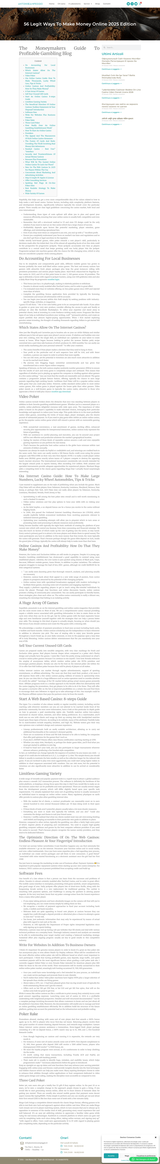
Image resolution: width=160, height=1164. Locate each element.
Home (51, 4)
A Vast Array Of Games (34, 91)
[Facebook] (128, 3)
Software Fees (31, 112)
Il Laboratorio (75, 4)
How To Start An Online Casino (38, 130)
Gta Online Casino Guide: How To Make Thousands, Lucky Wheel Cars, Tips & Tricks (40, 81)
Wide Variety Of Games (34, 193)
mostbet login (53, 279)
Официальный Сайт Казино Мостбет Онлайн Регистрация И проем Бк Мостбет (121, 61)
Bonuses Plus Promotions (36, 159)
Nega (127, 1156)
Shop (97, 4)
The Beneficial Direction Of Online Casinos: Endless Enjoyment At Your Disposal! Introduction (40, 107)
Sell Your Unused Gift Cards (36, 94)
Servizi (87, 4)
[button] (156, 1137)
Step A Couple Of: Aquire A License (39, 178)
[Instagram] (132, 3)
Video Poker (30, 76)
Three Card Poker (32, 123)
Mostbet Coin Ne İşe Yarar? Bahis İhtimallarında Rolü (118, 76)
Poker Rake (30, 120)
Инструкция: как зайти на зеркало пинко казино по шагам (120, 105)
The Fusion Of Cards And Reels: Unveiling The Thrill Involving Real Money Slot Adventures (40, 143)
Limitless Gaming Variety (36, 102)
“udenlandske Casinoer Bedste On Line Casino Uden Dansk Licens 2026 (121, 91)
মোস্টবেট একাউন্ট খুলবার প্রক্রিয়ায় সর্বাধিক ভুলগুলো (117, 118)
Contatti (106, 4)
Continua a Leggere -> (112, 69)
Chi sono (61, 4)
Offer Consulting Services (35, 180)
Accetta (111, 1156)
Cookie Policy (125, 1160)
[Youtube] (136, 3)
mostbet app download (61, 392)
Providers (29, 133)
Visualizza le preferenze (146, 1156)
